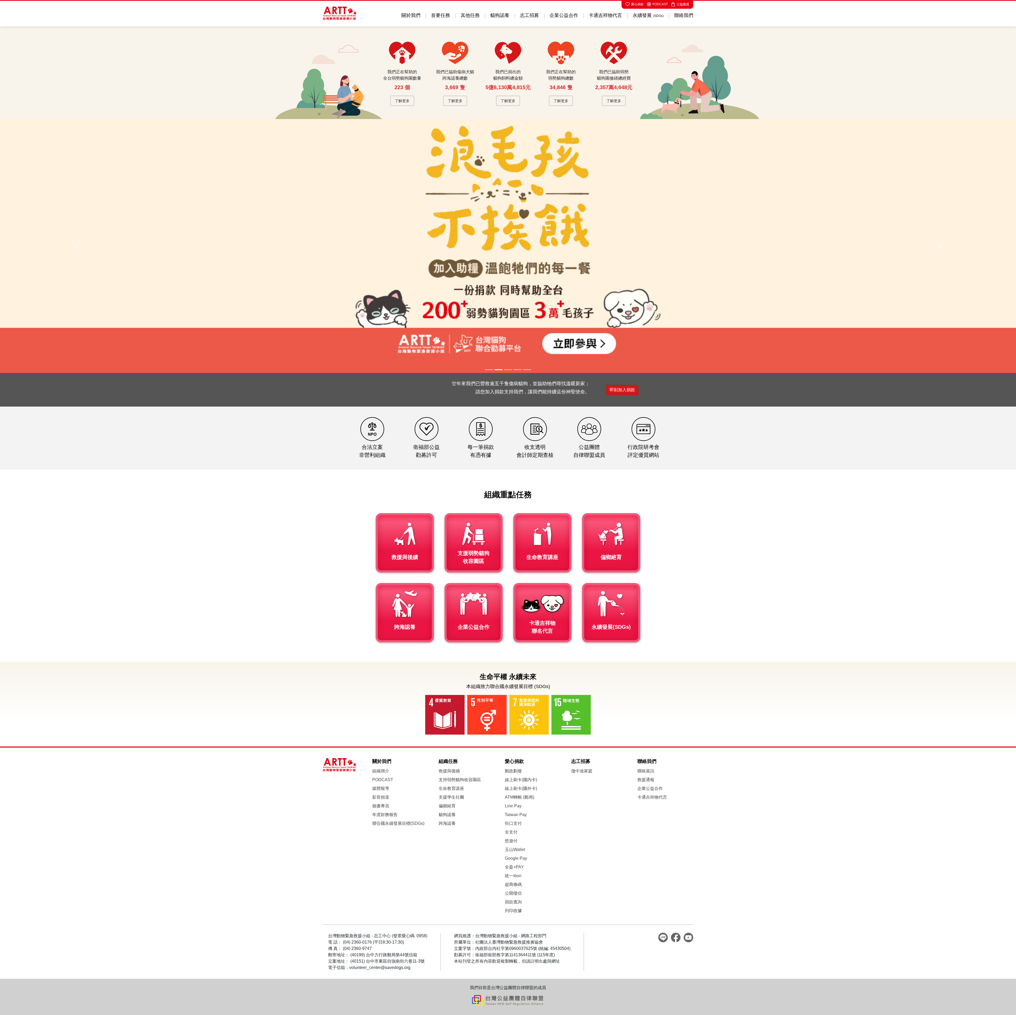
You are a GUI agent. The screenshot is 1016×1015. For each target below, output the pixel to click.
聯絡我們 (683, 15)
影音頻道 (380, 797)
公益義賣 (683, 4)
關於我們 (410, 15)
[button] (76, 246)
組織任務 (448, 761)
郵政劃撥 (513, 771)
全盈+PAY (514, 867)
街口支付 (513, 823)
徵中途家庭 (581, 771)
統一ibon (513, 875)
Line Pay (513, 806)
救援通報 (645, 779)
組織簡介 (380, 771)
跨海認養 (447, 823)
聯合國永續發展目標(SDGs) (398, 823)
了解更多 (402, 101)
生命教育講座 (451, 788)
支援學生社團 (451, 797)
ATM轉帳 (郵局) (519, 797)
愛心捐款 (637, 4)
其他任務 (470, 15)
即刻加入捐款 (622, 390)
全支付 (511, 832)
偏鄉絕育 (447, 806)
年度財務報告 (385, 814)
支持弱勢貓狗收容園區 (460, 779)
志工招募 (529, 15)
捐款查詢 (513, 902)
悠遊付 (511, 841)
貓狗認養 (499, 15)
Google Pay (516, 858)
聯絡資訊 (645, 771)
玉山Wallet (515, 849)
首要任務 (440, 15)
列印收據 (513, 910)
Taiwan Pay (516, 814)
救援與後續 (449, 771)
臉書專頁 (380, 806)
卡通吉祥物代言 (605, 15)
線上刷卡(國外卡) (521, 788)
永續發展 (648, 15)
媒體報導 (380, 788)
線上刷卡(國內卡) (521, 779)
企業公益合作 (564, 15)
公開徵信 (513, 893)
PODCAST (660, 4)
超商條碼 (513, 884)
